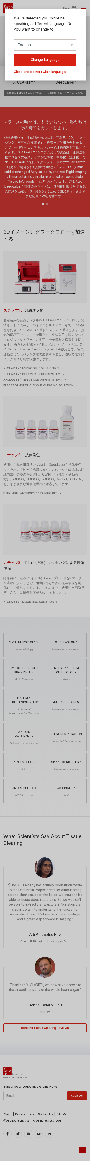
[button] (74, 8)
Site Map (63, 1114)
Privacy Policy (24, 1114)
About (7, 1114)
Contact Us (45, 1114)
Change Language (45, 59)
